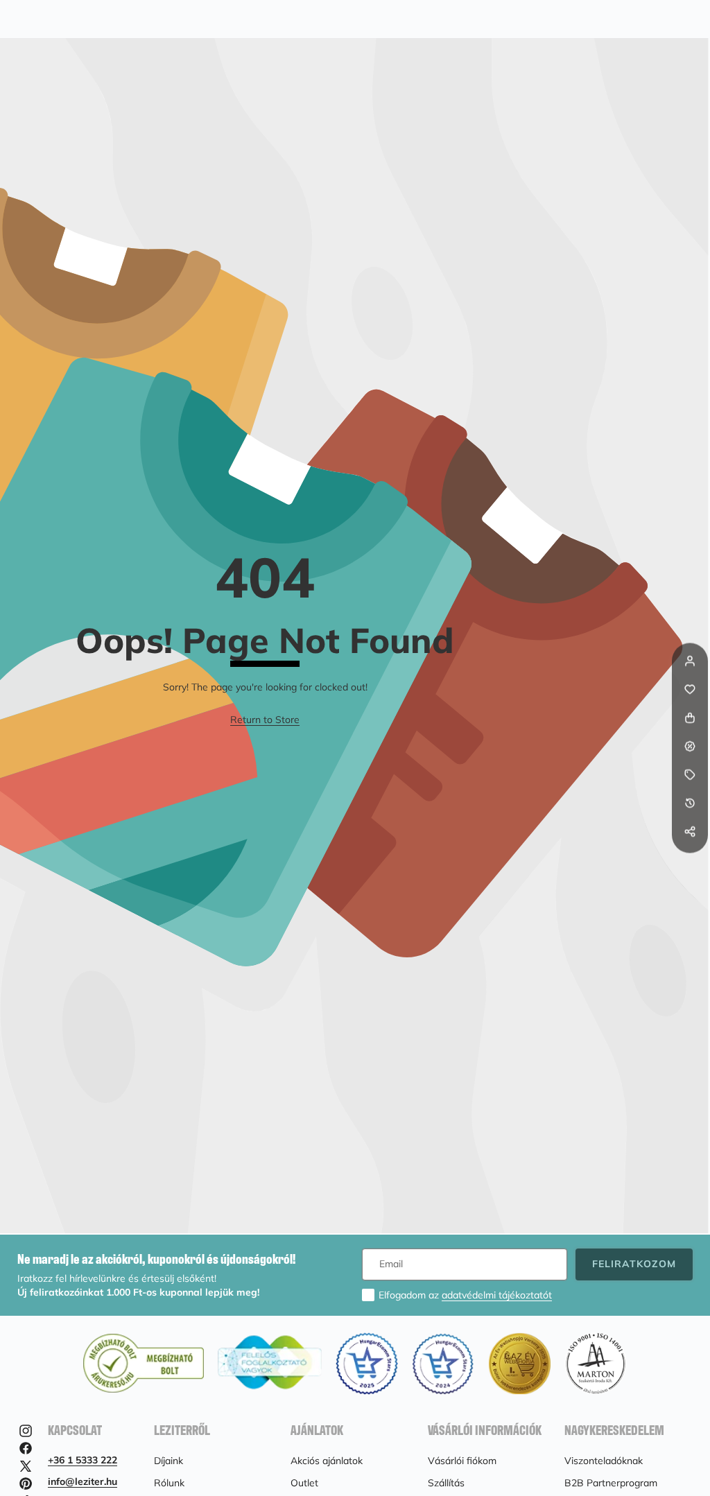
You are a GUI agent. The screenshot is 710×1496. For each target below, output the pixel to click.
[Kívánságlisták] (689, 689)
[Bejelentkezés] (689, 661)
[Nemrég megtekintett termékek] (689, 803)
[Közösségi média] (689, 831)
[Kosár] (689, 718)
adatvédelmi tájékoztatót (497, 1295)
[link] (265, 720)
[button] (689, 860)
